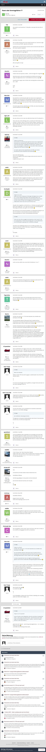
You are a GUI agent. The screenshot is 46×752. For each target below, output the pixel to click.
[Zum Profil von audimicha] (7, 44)
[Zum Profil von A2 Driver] (7, 497)
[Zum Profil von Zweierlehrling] (4, 737)
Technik (13, 718)
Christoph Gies (7, 526)
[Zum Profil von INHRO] (4, 691)
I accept (42, 749)
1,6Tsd (7, 503)
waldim (7, 508)
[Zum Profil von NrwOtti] (7, 75)
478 (7, 145)
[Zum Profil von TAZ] (3, 14)
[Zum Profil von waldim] (7, 512)
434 (7, 50)
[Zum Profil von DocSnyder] (7, 193)
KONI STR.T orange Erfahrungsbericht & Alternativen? (16, 671)
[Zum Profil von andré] (7, 171)
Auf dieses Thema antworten (37, 19)
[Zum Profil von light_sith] (7, 120)
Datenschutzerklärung (21, 742)
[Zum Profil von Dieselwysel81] (4, 675)
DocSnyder (7, 189)
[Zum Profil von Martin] (7, 318)
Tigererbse (7, 295)
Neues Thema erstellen (22, 19)
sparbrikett (7, 432)
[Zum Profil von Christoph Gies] (7, 530)
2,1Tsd (7, 356)
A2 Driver (6, 493)
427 (7, 35)
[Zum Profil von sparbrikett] (7, 436)
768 (7, 460)
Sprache (14, 742)
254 (7, 442)
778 (7, 305)
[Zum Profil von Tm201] (4, 718)
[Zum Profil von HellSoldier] (4, 682)
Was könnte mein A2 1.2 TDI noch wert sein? (14, 685)
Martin (7, 314)
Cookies (32, 742)
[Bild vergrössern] (17, 60)
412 (7, 519)
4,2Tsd (7, 478)
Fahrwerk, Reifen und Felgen (17, 675)
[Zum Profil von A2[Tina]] (7, 139)
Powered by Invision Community (23, 745)
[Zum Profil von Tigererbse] (7, 299)
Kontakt (28, 742)
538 (7, 324)
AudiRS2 (7, 450)
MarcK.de (6, 95)
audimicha (7, 40)
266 (7, 536)
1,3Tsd (7, 177)
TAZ (8, 13)
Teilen (34, 14)
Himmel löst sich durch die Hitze (11, 655)
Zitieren (17, 35)
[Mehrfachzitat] (14, 35)
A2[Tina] (7, 134)
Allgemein (13, 15)
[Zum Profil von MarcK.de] (7, 99)
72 (7, 81)
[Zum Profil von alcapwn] (4, 668)
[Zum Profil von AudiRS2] (7, 454)
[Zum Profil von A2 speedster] (7, 350)
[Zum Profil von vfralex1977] (7, 471)
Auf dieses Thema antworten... (15, 643)
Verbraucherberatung (15, 691)
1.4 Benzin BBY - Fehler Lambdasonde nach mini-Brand (16, 712)
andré (6, 167)
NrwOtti (7, 71)
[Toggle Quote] (14, 137)
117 (7, 106)
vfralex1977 (7, 467)
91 (7, 126)
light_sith (6, 115)
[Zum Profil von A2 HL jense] (4, 659)
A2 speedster (6, 346)
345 (7, 199)
